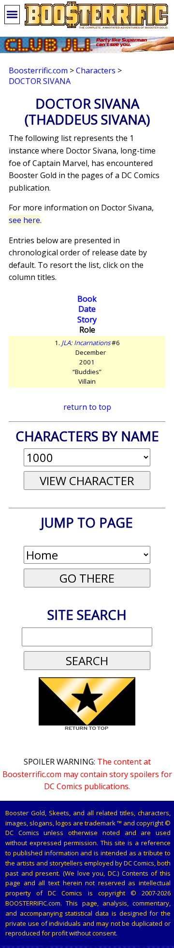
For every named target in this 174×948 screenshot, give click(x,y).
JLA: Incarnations (85, 342)
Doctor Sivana (40, 81)
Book (87, 298)
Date (87, 309)
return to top (87, 407)
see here (24, 220)
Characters (96, 70)
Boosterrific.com (38, 70)
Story (87, 319)
